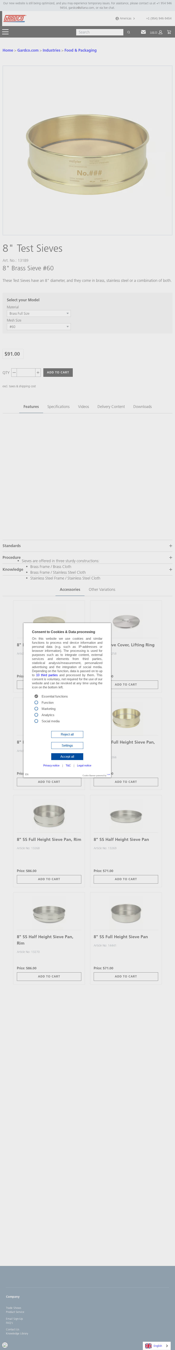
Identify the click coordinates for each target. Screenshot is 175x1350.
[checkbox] (36, 702)
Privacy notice (51, 765)
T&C (68, 765)
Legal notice (84, 765)
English (158, 1345)
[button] (67, 734)
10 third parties (47, 675)
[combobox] (157, 1346)
